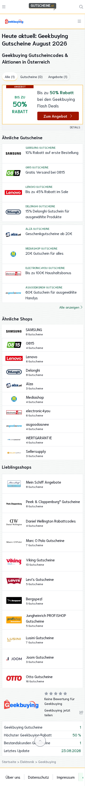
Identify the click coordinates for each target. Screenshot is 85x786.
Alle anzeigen (69, 307)
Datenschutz (38, 776)
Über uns (13, 776)
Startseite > (11, 761)
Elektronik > (29, 761)
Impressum (66, 776)
